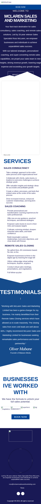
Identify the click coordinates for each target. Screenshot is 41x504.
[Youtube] (22, 493)
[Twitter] (18, 493)
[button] (39, 2)
